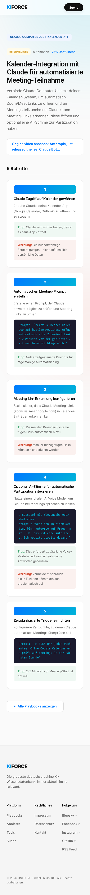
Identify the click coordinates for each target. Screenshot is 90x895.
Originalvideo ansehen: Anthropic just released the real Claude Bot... (42, 146)
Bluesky (68, 815)
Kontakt (40, 832)
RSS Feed (69, 849)
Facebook (69, 824)
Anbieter (13, 824)
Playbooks (15, 815)
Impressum (43, 815)
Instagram (69, 832)
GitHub (67, 841)
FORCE (17, 7)
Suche (73, 7)
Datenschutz (44, 824)
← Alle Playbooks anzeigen (35, 706)
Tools (11, 832)
